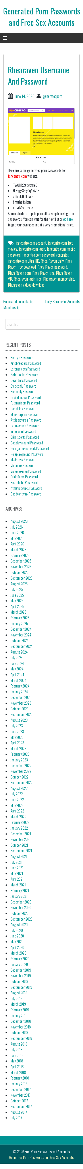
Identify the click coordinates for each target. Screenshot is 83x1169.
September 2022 (22, 782)
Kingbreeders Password (26, 363)
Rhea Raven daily (52, 261)
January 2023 (19, 760)
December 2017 (21, 1089)
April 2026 (17, 544)
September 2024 (22, 646)
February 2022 (20, 822)
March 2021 (18, 885)
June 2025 (17, 595)
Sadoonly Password (23, 391)
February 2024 (20, 686)
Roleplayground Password (27, 454)
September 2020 (22, 919)
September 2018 (21, 1038)
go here (68, 219)
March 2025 (18, 612)
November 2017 (21, 1095)
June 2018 (17, 1055)
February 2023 (20, 754)
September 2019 (21, 987)
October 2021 (19, 845)
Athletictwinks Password (26, 488)
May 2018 (17, 1061)
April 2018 (17, 1066)
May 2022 (17, 805)
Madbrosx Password (23, 459)
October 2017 (19, 1101)
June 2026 (17, 532)
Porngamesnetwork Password (30, 448)
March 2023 (18, 748)
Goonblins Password (23, 408)
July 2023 (17, 725)
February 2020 (20, 958)
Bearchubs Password (24, 482)
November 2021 (21, 839)
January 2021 (19, 896)
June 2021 (17, 867)
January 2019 (19, 1015)
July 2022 (17, 794)
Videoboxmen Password (26, 471)
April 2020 (17, 947)
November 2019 (21, 975)
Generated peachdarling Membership (19, 304)
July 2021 (16, 862)
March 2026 (18, 549)
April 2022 (17, 811)
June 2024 (17, 663)
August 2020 (19, 924)
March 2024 (18, 680)
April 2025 (17, 606)
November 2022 (21, 771)
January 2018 (19, 1083)
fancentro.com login (32, 249)
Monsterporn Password (25, 414)
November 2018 (21, 1027)
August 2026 (19, 521)
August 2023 (19, 720)
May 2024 (17, 669)
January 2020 (19, 964)
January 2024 (19, 691)
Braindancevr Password (26, 397)
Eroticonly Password (23, 386)
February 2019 (20, 1009)
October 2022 (20, 777)
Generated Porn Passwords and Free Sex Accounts (41, 16)
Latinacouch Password (25, 425)
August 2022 (19, 788)
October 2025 (20, 572)
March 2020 (18, 953)
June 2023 (17, 731)
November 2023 (21, 703)
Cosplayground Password (27, 443)
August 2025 (19, 583)
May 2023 (17, 737)
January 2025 (19, 623)
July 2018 (16, 1049)
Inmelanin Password (23, 431)
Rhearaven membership (58, 279)
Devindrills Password (24, 380)
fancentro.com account (31, 243)
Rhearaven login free (28, 279)
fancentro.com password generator (45, 255)
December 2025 (21, 561)
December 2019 (21, 970)
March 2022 (18, 816)
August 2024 (19, 652)
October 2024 (20, 640)
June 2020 (17, 936)
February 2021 (20, 890)
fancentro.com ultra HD (23, 261)
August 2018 (19, 1044)
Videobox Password (23, 465)
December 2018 (21, 1021)
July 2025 (17, 589)
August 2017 (19, 1112)
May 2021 (17, 873)
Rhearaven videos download (26, 285)
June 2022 (17, 799)
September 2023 (22, 714)
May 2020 (17, 941)
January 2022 (19, 828)
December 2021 (21, 833)
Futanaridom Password (25, 403)
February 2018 (20, 1078)
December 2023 (21, 697)
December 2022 (21, 765)
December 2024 (21, 629)
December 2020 (21, 902)
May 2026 (17, 538)
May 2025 (17, 600)
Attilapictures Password (26, 420)
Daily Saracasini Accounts (62, 301)
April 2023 (17, 742)
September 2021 (21, 850)
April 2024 (17, 674)
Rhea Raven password (52, 267)
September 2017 (21, 1106)
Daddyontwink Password (26, 494)
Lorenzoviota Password (25, 369)
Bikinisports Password (25, 437)
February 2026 (20, 555)
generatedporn (52, 96)
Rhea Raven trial (43, 273)
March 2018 (18, 1072)
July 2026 (17, 527)
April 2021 (17, 879)
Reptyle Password (22, 357)
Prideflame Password (24, 476)
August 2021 (19, 856)
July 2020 (17, 930)
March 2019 (18, 1004)
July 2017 (16, 1117)
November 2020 (21, 907)
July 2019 (16, 998)
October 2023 (20, 708)
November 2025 (21, 566)
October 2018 (19, 1032)
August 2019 (19, 992)
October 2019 (19, 981)
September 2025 (22, 578)
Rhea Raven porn (19, 273)
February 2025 (20, 617)
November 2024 (21, 635)
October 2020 (20, 913)
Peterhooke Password (25, 374)
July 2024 (17, 657)
